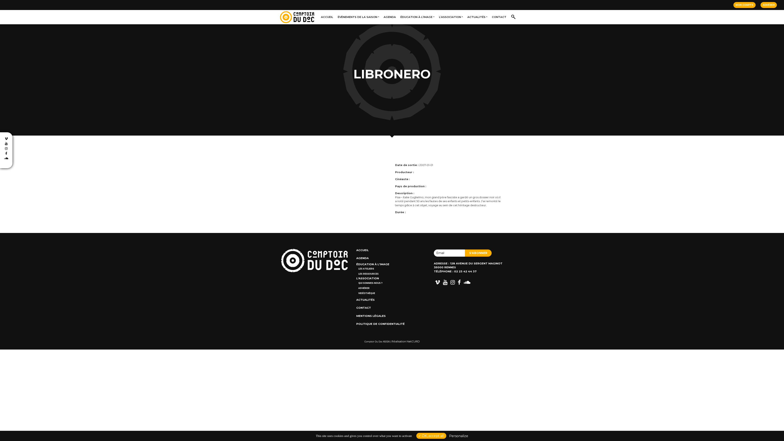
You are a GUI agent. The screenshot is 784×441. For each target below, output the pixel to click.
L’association (450, 17)
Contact (499, 17)
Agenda (390, 17)
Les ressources (368, 274)
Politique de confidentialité (380, 323)
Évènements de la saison (357, 17)
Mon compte (744, 4)
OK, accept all (432, 436)
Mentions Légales (371, 315)
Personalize (458, 436)
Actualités (476, 17)
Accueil (327, 17)
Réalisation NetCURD (406, 341)
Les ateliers (366, 268)
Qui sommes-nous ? (370, 283)
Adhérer (769, 4)
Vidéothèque (366, 293)
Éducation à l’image (416, 17)
